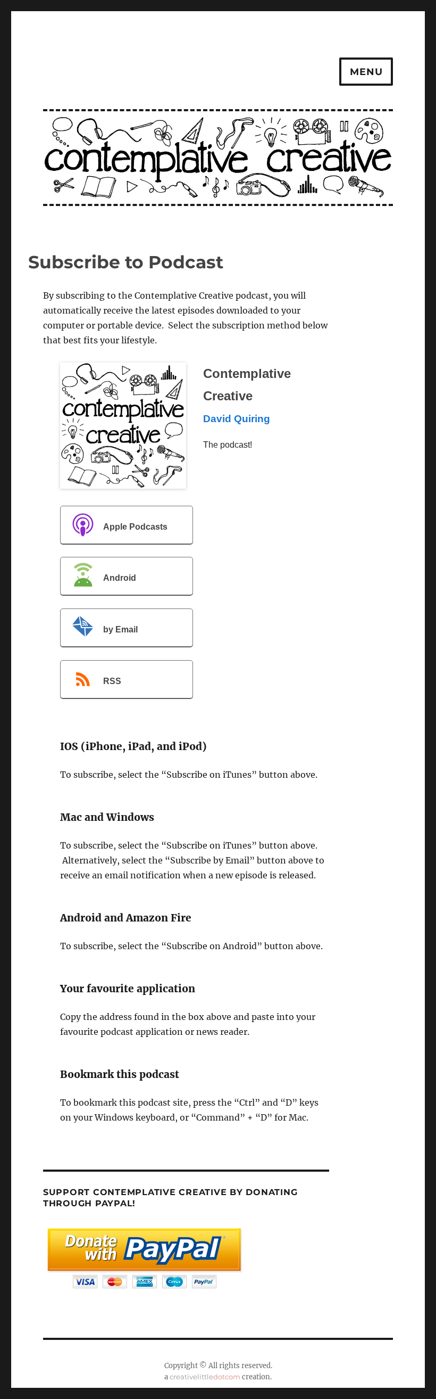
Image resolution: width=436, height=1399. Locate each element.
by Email (120, 629)
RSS (112, 681)
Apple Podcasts (135, 526)
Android (119, 578)
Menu (366, 72)
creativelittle (205, 1376)
